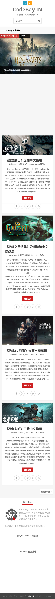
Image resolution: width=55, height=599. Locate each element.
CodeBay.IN (27, 9)
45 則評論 (41, 354)
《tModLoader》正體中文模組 (18, 70)
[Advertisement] (27, 104)
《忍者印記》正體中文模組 (23, 428)
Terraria (5, 35)
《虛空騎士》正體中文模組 (23, 160)
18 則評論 (41, 255)
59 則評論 (41, 432)
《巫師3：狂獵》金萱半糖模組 (26, 350)
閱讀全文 (27, 198)
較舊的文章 (46, 491)
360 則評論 (41, 164)
